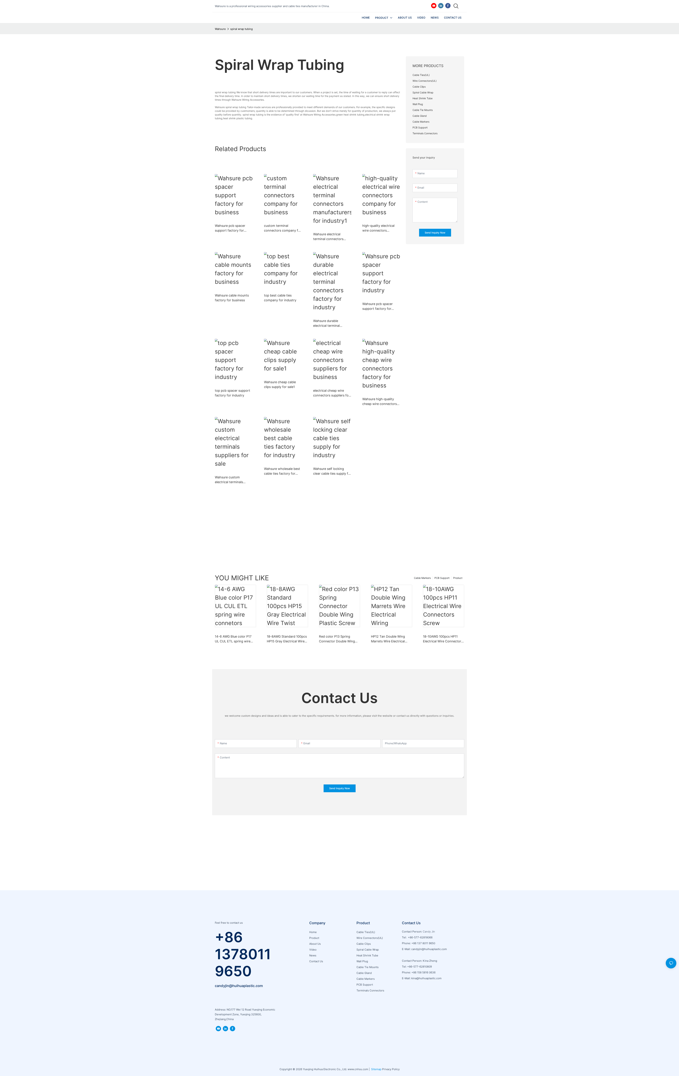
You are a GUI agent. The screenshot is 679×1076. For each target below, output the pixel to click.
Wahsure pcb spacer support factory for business (230, 228)
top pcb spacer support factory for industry (232, 393)
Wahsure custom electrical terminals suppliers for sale (229, 479)
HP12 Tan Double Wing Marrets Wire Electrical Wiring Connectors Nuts (389, 639)
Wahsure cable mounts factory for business (232, 298)
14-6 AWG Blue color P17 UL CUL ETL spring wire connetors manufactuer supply (233, 639)
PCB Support (441, 577)
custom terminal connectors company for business (282, 228)
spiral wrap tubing (241, 29)
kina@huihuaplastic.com (426, 978)
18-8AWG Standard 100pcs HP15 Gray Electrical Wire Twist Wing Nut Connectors (287, 639)
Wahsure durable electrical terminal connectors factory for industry (330, 323)
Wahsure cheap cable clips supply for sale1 (280, 384)
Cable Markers (422, 577)
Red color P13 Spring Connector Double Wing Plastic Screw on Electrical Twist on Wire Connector (338, 639)
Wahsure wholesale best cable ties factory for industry (282, 471)
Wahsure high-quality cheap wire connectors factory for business (379, 401)
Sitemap (375, 1069)
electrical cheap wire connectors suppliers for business (331, 393)
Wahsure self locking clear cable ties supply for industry (332, 471)
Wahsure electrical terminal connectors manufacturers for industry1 (328, 236)
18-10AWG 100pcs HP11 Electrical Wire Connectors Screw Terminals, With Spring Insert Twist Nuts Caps (443, 639)
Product (457, 577)
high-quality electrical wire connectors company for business (378, 228)
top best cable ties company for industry (280, 298)
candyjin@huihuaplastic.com (239, 986)
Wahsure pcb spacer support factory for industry (377, 306)
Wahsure (220, 29)
